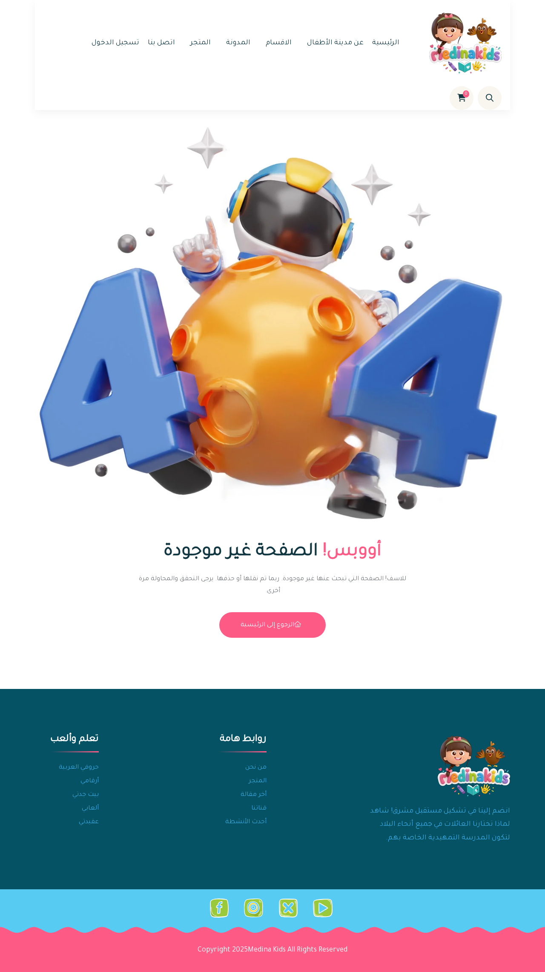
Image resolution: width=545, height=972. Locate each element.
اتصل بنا (161, 43)
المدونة (238, 43)
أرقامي (89, 781)
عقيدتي (89, 822)
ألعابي (90, 808)
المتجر (200, 43)
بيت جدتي (85, 795)
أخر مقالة (254, 795)
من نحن (256, 767)
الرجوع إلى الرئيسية (267, 625)
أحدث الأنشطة (246, 822)
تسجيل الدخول (115, 43)
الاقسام (279, 43)
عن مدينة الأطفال (335, 43)
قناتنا (259, 808)
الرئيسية (385, 43)
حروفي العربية (79, 767)
